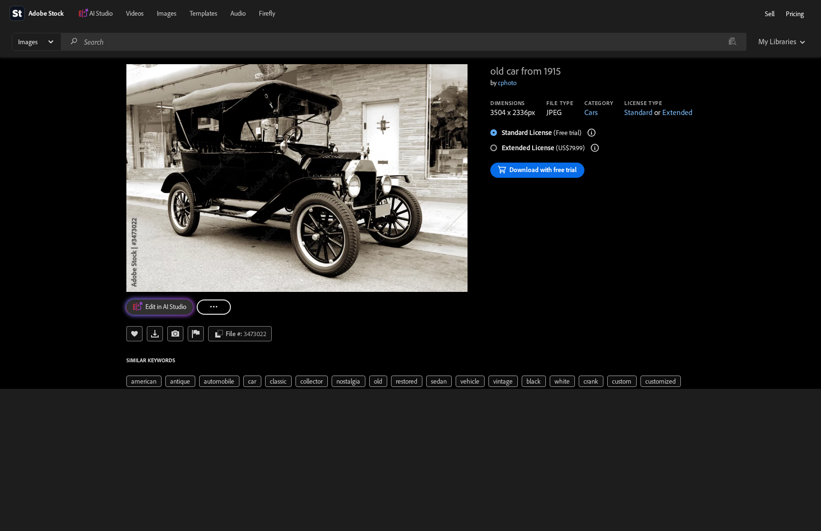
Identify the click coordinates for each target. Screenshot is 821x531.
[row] (144, 381)
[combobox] (403, 42)
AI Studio (101, 13)
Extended (677, 112)
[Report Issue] (196, 333)
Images (166, 13)
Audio (238, 13)
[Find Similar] (175, 333)
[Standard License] (591, 132)
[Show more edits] (214, 307)
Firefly (267, 13)
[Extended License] (595, 147)
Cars (591, 112)
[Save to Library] (134, 333)
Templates (203, 13)
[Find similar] (732, 42)
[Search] (74, 42)
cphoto (507, 82)
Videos (134, 13)
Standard (638, 112)
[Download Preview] (155, 333)
